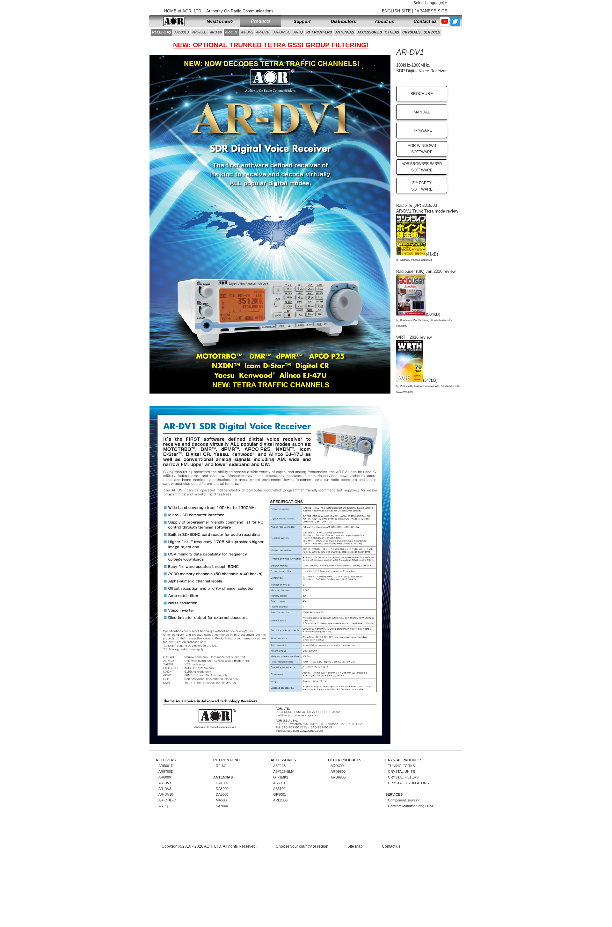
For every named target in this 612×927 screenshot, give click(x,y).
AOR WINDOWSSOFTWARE (422, 148)
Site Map (355, 846)
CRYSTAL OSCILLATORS (408, 783)
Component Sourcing (404, 800)
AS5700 (279, 789)
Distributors (343, 21)
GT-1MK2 (280, 777)
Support (302, 21)
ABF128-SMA (283, 771)
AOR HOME (173, 21)
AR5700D (199, 32)
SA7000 (222, 806)
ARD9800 (338, 771)
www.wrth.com (404, 391)
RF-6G (221, 766)
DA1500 (222, 783)
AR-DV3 (247, 32)
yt (444, 21)
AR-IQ (298, 32)
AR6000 (216, 32)
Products (260, 21)
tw (455, 21)
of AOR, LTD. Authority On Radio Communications (218, 11)
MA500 (221, 800)
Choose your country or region (302, 846)
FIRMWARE (422, 130)
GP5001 (279, 794)
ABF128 (279, 766)
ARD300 (337, 766)
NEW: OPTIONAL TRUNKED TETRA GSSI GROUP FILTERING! (270, 45)
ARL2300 (280, 800)
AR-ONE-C (281, 32)
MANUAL (422, 112)
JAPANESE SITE (430, 11)
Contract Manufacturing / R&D (411, 806)
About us (384, 21)
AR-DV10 (263, 32)
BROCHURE (422, 93)
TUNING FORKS (401, 766)
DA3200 (222, 789)
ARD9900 (338, 777)
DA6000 (222, 794)
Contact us (422, 21)
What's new (219, 21)
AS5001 (279, 783)
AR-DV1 (231, 32)
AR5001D (181, 32)
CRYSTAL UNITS (401, 771)
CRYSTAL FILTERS (403, 777)
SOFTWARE (422, 167)
